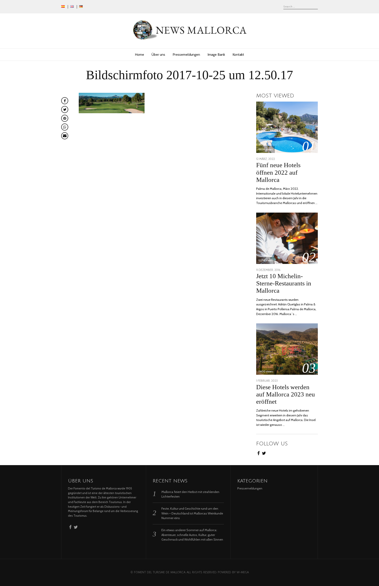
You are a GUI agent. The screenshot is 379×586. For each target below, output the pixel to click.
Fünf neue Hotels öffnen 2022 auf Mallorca (278, 172)
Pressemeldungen (186, 54)
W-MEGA (243, 572)
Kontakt (238, 54)
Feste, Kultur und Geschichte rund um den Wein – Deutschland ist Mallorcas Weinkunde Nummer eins (192, 513)
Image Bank (216, 54)
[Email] (64, 135)
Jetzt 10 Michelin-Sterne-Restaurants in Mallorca (283, 283)
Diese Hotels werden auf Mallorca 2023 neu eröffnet (285, 394)
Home (139, 54)
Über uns (158, 54)
